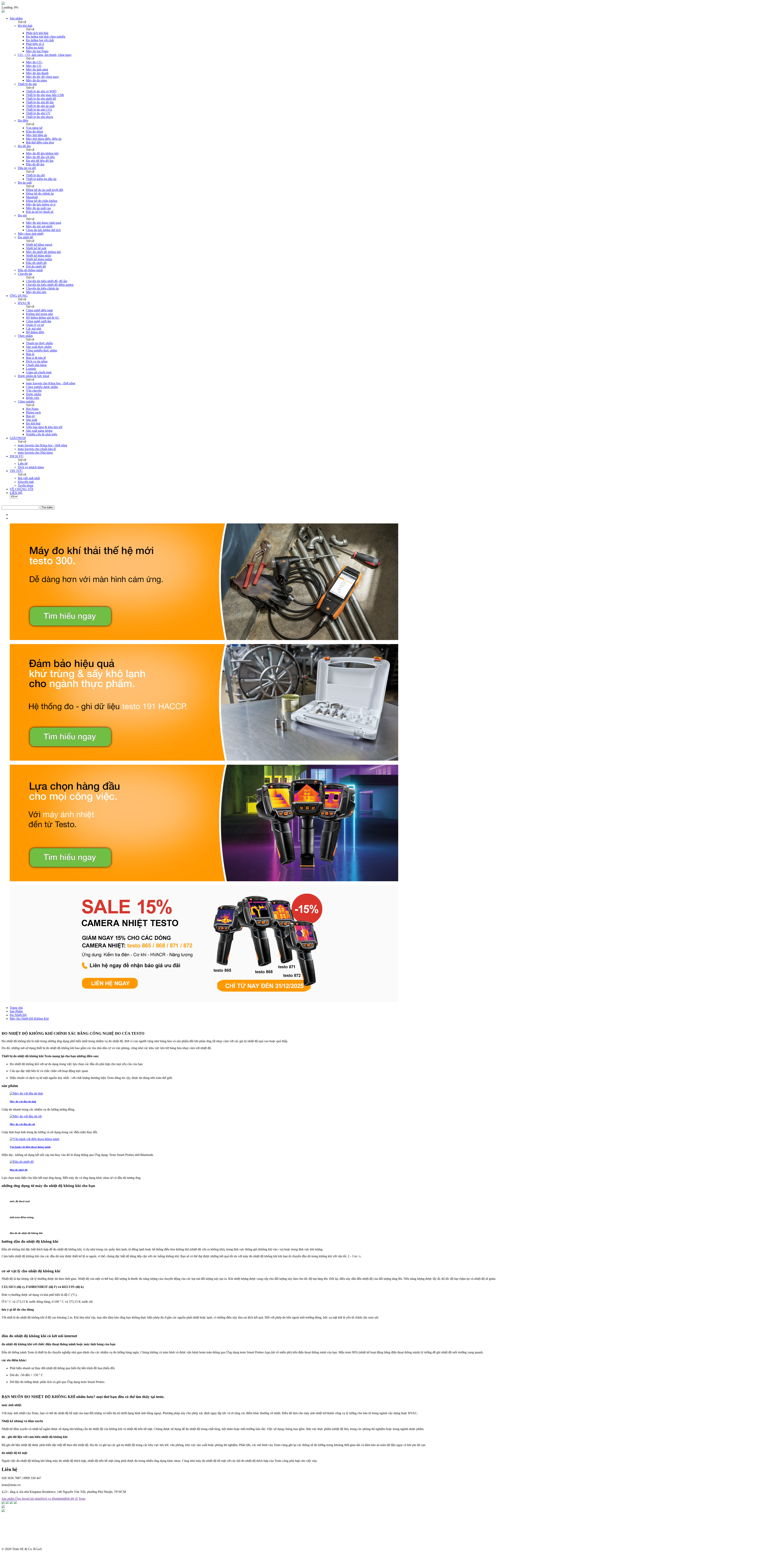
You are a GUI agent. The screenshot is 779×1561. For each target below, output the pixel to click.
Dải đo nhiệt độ (36, 266)
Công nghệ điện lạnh (39, 310)
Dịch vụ (46, 1498)
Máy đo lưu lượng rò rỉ (40, 204)
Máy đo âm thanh (37, 73)
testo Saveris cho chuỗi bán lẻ (37, 449)
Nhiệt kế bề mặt (36, 248)
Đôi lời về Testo (75, 1498)
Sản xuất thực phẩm (39, 346)
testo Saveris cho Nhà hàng (35, 452)
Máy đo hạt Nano (37, 51)
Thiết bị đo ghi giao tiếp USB (45, 95)
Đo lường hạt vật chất (40, 40)
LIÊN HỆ (16, 492)
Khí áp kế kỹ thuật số (39, 211)
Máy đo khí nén (36, 292)
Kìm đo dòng (34, 131)
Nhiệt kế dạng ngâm (39, 259)
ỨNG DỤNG (19, 295)
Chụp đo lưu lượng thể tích (43, 230)
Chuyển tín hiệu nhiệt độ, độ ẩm (46, 281)
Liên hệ (23, 463)
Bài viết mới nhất (29, 478)
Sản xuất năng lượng (39, 430)
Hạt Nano (32, 409)
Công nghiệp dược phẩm (42, 387)
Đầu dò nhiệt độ (36, 263)
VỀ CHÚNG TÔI (21, 489)
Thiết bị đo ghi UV (38, 113)
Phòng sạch (33, 412)
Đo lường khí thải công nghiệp (45, 36)
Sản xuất (31, 419)
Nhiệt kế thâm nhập (38, 255)
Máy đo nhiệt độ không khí (43, 252)
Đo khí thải (25, 25)
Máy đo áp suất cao (38, 208)
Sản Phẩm (16, 1011)
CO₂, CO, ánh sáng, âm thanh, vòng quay (45, 55)
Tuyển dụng (25, 485)
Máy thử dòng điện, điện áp (43, 138)
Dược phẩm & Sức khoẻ (33, 376)
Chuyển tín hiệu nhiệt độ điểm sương (49, 284)
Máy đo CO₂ (34, 62)
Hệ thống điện (35, 332)
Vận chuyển (34, 390)
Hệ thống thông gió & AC (42, 317)
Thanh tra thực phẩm (39, 343)
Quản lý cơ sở (35, 325)
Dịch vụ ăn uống (36, 361)
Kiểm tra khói (35, 47)
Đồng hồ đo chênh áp (40, 193)
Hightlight (58, 1498)
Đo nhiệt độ (25, 237)
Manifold (32, 197)
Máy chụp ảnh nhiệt (30, 233)
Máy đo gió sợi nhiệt (39, 226)
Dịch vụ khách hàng (31, 467)
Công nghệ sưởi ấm (38, 321)
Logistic (31, 368)
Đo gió (22, 215)
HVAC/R (24, 303)
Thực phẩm (25, 336)
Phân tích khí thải (37, 33)
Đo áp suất (25, 182)
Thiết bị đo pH (35, 175)
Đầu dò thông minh (30, 270)
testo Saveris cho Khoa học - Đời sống (50, 383)
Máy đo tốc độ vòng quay (42, 76)
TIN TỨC (16, 471)
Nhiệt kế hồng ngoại (39, 244)
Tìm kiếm (47, 507)
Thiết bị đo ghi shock (39, 117)
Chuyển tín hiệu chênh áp (42, 288)
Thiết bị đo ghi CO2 (39, 109)
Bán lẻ (30, 354)
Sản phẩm (16, 18)
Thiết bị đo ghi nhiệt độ (41, 98)
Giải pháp (34, 1498)
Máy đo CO (33, 66)
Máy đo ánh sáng (37, 69)
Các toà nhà (33, 328)
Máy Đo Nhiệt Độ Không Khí (29, 1018)
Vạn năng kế (34, 128)
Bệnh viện (32, 398)
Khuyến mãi (26, 482)
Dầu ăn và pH (27, 168)
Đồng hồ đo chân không (41, 201)
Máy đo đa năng (36, 80)
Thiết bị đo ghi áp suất (40, 106)
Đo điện (23, 120)
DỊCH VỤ (17, 456)
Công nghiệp (26, 401)
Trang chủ (16, 1007)
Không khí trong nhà (39, 314)
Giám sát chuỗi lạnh (39, 372)
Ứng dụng (21, 1498)
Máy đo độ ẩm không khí (42, 153)
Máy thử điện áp (36, 135)
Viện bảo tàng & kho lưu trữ (44, 427)
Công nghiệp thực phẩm (41, 350)
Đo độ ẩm (24, 146)
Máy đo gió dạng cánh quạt (43, 222)
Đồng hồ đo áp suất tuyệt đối (44, 190)
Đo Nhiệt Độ (18, 1015)
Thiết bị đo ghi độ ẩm (40, 102)
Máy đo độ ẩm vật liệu (40, 157)
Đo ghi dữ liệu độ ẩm (39, 160)
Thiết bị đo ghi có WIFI (41, 91)
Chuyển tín (25, 274)
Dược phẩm (33, 394)
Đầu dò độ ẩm (35, 164)
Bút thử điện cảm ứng (40, 142)
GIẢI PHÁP (18, 438)
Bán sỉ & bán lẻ (36, 357)
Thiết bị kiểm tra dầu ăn (41, 179)
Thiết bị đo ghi (27, 84)
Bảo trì (30, 416)
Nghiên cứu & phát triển (41, 434)
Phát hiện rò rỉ (35, 44)
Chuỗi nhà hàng (36, 365)
